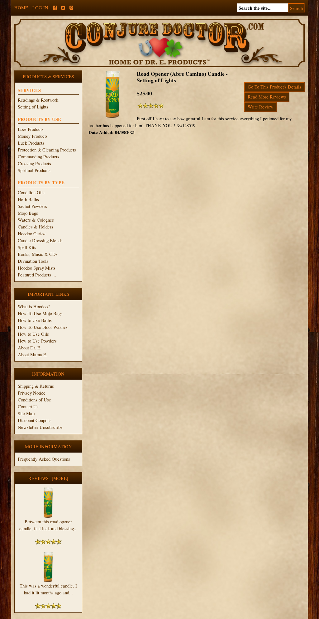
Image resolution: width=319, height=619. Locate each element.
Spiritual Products (34, 170)
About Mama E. (32, 354)
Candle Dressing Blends (40, 240)
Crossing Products (34, 163)
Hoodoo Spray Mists (36, 268)
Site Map (26, 413)
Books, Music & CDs (38, 254)
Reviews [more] (48, 478)
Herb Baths (28, 199)
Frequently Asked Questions (44, 459)
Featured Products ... (37, 275)
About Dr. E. (29, 348)
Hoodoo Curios (31, 234)
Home (21, 8)
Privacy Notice (31, 393)
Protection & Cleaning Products (47, 150)
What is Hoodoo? (34, 307)
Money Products (33, 136)
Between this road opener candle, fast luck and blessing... (48, 525)
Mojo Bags (28, 213)
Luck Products (31, 143)
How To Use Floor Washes (43, 327)
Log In (40, 8)
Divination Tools (33, 261)
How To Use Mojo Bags (40, 313)
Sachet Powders (32, 206)
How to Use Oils (33, 334)
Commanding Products (38, 157)
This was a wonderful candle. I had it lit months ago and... (48, 589)
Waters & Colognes (36, 220)
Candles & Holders (35, 227)
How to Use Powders (37, 341)
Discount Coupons (34, 420)
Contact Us (28, 407)
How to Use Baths (35, 320)
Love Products (31, 129)
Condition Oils (31, 192)
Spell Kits (27, 247)
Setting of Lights (33, 107)
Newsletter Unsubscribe (40, 427)
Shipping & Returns (36, 386)
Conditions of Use (34, 400)
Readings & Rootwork (38, 100)
